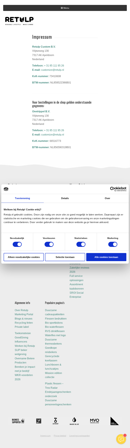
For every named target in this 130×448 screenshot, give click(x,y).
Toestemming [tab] (22, 198)
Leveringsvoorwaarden (79, 436)
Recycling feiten (24, 322)
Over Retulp (21, 310)
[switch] (49, 244)
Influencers (21, 341)
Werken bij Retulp (25, 346)
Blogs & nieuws (23, 318)
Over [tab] (107, 198)
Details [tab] (65, 198)
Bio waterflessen (54, 327)
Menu (66, 8)
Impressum (45, 436)
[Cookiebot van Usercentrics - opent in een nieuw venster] (112, 189)
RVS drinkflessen (55, 331)
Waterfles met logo (55, 335)
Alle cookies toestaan (106, 257)
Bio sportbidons (54, 322)
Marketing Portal (24, 314)
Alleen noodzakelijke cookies (24, 257)
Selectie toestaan (65, 257)
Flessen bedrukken (56, 318)
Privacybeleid (60, 436)
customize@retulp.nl (52, 70)
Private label (22, 327)
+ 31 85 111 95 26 (54, 65)
